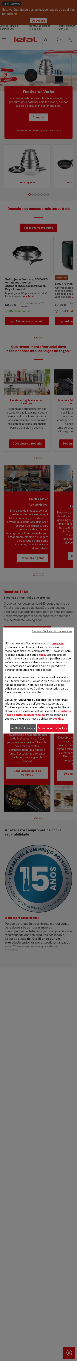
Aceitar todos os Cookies (52, 728)
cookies (58, 718)
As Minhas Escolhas (23, 728)
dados (41, 654)
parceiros (57, 643)
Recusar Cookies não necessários (52, 631)
